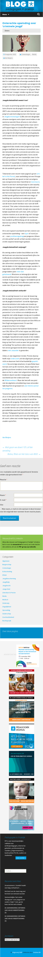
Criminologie (25, 54)
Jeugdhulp (6, 582)
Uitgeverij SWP (17, 952)
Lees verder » (21, 858)
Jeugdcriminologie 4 (12, 116)
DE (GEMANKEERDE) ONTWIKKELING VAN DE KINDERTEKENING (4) (15, 918)
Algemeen (5, 561)
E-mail (3, 500)
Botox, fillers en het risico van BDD (24, 454)
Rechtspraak (6, 621)
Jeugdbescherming (9, 579)
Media (34, 54)
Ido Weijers (9, 58)
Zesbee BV (37, 952)
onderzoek (15, 358)
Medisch (5, 600)
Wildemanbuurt (11, 380)
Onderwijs (5, 603)
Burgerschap (6, 564)
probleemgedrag (17, 236)
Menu (4, 14)
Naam (3, 495)
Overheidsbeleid (8, 617)
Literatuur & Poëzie (9, 593)
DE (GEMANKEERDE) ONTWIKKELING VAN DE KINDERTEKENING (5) (15, 910)
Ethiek (4, 575)
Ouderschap (6, 614)
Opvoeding (6, 610)
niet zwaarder (13, 350)
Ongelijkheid (6, 607)
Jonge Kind (6, 589)
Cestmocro (35, 182)
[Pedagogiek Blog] (21, 6)
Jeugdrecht (6, 586)
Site (1, 505)
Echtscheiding (7, 571)
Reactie (3, 479)
